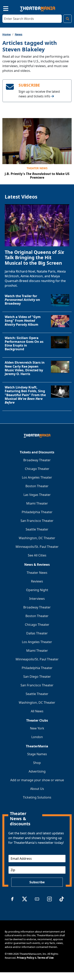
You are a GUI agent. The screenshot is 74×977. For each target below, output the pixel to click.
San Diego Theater (37, 676)
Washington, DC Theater (37, 538)
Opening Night (37, 590)
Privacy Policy (25, 957)
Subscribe (37, 882)
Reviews (37, 581)
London (37, 737)
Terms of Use (45, 957)
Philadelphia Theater (37, 512)
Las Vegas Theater (37, 495)
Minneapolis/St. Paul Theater (37, 546)
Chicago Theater (37, 469)
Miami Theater (37, 503)
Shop (37, 763)
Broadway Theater (37, 460)
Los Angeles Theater (37, 477)
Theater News (37, 168)
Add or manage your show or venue (37, 780)
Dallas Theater (37, 633)
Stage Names (37, 754)
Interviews (37, 598)
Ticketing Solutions (37, 797)
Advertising (37, 771)
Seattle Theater (37, 529)
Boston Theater (37, 486)
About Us (37, 789)
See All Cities (37, 555)
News (18, 34)
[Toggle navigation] (2, 8)
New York (37, 728)
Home (6, 34)
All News (37, 711)
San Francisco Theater (37, 521)
